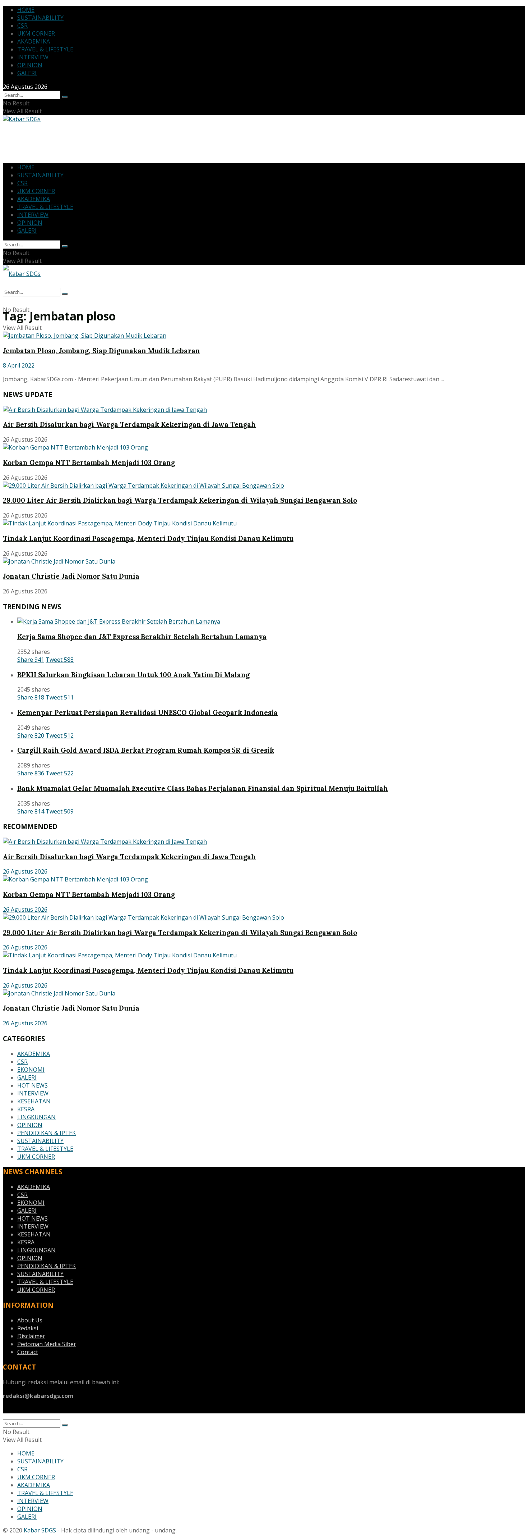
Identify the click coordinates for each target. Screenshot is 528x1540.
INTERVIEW (32, 57)
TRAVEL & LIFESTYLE (45, 49)
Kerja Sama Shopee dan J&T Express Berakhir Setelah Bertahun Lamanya (142, 636)
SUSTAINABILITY (40, 18)
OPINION (29, 65)
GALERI (27, 73)
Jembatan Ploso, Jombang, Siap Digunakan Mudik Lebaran (101, 350)
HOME (25, 10)
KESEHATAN (34, 1101)
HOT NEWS (32, 1085)
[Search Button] (65, 97)
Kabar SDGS (40, 1530)
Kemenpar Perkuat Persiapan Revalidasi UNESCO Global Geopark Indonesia (147, 712)
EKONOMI (31, 1070)
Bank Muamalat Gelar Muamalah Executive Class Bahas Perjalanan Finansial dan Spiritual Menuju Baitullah (202, 788)
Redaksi (27, 1328)
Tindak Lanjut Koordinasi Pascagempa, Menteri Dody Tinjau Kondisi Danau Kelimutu (148, 538)
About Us (29, 1320)
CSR (22, 25)
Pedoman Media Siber (46, 1344)
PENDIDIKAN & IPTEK (46, 1133)
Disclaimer (31, 1336)
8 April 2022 (18, 365)
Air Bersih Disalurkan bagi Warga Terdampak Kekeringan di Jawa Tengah (129, 424)
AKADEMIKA (33, 41)
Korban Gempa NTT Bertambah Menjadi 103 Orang (89, 462)
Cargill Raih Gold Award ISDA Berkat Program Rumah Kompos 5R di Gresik (145, 750)
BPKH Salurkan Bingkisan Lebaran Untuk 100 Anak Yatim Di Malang (133, 674)
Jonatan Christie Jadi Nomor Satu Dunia (71, 576)
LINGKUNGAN (36, 1117)
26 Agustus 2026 (25, 871)
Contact (27, 1352)
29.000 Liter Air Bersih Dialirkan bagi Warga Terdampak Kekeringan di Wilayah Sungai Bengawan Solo (180, 500)
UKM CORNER (36, 33)
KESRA (25, 1109)
